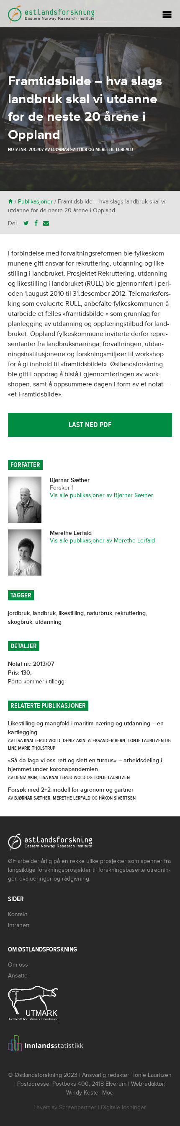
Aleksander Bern (106, 740)
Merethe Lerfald (114, 149)
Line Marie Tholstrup (31, 748)
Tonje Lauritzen (146, 740)
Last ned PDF (90, 425)
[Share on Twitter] (26, 223)
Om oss (18, 964)
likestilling (71, 613)
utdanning (48, 622)
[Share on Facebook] (36, 223)
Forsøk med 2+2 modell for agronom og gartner (71, 789)
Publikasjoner (35, 201)
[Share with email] (46, 223)
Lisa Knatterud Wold (37, 740)
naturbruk (99, 613)
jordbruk (19, 613)
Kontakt (17, 914)
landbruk (44, 613)
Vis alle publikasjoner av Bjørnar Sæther (101, 495)
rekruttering (130, 613)
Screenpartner (77, 1107)
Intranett (18, 925)
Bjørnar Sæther (69, 149)
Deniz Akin (74, 740)
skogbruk (20, 622)
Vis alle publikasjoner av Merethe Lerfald (102, 540)
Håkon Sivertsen (117, 798)
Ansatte (18, 975)
